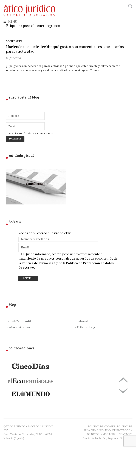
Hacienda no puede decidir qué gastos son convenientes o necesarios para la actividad (65, 49)
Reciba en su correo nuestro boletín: (44, 233)
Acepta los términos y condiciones (30, 133)
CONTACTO (125, 434)
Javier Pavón (99, 438)
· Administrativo (18, 327)
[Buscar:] (129, 6)
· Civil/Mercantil (19, 321)
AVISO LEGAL (109, 434)
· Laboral (81, 321)
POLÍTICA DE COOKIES (101, 426)
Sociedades (14, 41)
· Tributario (84, 327)
